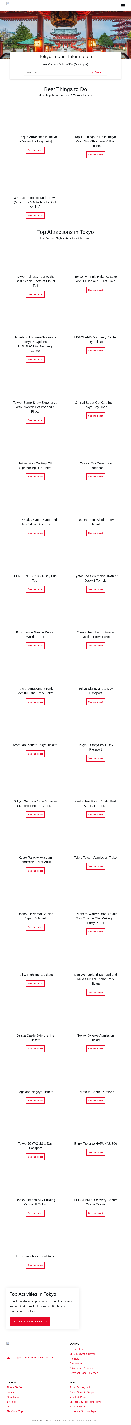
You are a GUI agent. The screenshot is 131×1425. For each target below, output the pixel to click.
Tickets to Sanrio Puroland (96, 1085)
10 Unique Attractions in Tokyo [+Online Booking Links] (35, 135)
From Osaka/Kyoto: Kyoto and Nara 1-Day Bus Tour (35, 516)
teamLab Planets (79, 1397)
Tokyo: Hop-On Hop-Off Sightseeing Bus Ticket (35, 459)
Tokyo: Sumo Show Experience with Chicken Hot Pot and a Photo (35, 401)
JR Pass (11, 1401)
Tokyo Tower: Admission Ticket (96, 854)
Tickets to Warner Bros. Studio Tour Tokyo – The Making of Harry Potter (96, 912)
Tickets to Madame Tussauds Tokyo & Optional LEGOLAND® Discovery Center (35, 337)
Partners (74, 1358)
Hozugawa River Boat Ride (35, 1250)
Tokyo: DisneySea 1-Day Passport (96, 741)
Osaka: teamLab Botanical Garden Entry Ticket (96, 628)
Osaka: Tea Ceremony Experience (96, 459)
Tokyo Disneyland (80, 1387)
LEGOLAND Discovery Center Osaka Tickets (96, 1196)
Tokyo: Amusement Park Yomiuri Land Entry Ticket (35, 685)
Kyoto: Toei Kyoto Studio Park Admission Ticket (96, 797)
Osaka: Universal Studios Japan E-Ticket (35, 912)
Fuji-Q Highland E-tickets (35, 973)
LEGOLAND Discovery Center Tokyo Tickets (96, 337)
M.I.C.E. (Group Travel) (83, 1354)
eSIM (9, 1406)
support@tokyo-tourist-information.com (34, 1357)
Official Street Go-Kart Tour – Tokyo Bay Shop (96, 401)
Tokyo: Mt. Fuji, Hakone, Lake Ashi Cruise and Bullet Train (96, 275)
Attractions (13, 1397)
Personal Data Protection (84, 1373)
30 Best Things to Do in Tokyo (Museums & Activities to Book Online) (35, 196)
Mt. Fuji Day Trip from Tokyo (85, 1401)
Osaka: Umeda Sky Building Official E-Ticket (35, 1196)
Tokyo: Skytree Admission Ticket (96, 1032)
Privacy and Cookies (81, 1368)
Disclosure (76, 1363)
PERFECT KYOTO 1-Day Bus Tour (35, 572)
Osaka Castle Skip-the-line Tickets (35, 1032)
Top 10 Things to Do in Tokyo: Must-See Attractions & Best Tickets (96, 135)
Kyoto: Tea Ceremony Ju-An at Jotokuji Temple (96, 572)
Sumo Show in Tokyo (82, 1392)
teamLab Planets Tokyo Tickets (35, 741)
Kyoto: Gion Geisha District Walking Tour (35, 628)
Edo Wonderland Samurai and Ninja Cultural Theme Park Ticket (96, 973)
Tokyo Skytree (78, 1406)
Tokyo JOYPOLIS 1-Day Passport (35, 1140)
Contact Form (77, 1349)
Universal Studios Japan (83, 1411)
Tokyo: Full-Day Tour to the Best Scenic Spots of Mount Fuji (35, 275)
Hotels (10, 1392)
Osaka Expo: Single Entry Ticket (96, 516)
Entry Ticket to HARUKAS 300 (96, 1140)
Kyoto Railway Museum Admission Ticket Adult (35, 854)
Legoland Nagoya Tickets (35, 1085)
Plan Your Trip (15, 1411)
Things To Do (14, 1387)
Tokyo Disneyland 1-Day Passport (96, 685)
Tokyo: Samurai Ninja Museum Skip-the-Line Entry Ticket (35, 797)
